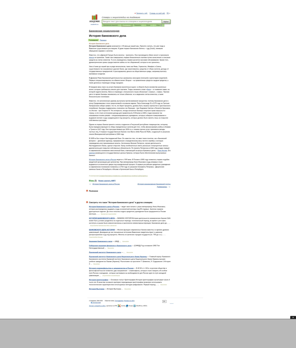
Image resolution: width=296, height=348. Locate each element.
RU (168, 13)
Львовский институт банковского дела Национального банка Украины (118, 256)
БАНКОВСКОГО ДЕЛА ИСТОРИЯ (102, 230)
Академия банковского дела (100, 241)
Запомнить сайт (142, 13)
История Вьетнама (96, 289)
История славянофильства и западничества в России (111, 268)
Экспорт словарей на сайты (97, 305)
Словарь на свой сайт (157, 13)
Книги (148, 25)
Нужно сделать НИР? (107, 181)
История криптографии (98, 280)
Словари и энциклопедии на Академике (121, 17)
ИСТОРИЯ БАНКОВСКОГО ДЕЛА (102, 218)
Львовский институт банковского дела (105, 252)
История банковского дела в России (106, 184)
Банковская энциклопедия (111, 25)
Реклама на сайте (129, 300)
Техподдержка (119, 300)
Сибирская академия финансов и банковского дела (110, 246)
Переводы (137, 25)
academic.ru (94, 24)
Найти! (166, 22)
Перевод (103, 40)
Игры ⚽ (159, 25)
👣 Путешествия (96, 302)
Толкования (126, 25)
